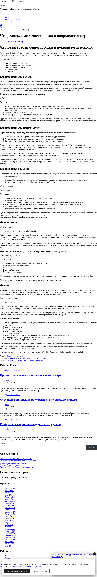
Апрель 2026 (10, 497)
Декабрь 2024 (10, 531)
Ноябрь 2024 (10, 533)
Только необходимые (40, 571)
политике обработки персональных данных (24, 567)
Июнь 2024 (9, 544)
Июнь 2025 (9, 518)
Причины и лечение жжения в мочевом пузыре (30, 375)
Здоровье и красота (12, 19)
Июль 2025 (9, 516)
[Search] (1, 27)
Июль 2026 (9, 491)
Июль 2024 (9, 542)
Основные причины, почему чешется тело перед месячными (39, 399)
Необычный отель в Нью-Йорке (13, 463)
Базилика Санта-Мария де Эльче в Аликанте (18, 461)
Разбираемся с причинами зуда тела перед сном (30, 424)
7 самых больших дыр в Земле (12, 465)
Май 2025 (9, 520)
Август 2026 (10, 489)
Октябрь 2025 (10, 510)
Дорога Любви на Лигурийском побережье (17, 467)
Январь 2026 (10, 503)
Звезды (7, 17)
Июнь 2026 (9, 493)
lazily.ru (3, 5)
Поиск (2, 444)
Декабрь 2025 (10, 506)
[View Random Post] (1, 25)
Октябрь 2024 (10, 535)
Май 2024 (9, 546)
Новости (8, 21)
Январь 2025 (10, 529)
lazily (21, 41)
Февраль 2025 (10, 527)
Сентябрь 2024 (11, 537)
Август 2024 (10, 540)
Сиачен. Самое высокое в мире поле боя (16, 459)
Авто (7, 556)
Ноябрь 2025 (10, 508)
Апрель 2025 (10, 523)
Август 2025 (10, 514)
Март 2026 (9, 499)
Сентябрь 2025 (11, 512)
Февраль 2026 (10, 501)
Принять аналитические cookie (17, 571)
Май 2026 (9, 495)
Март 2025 (9, 525)
